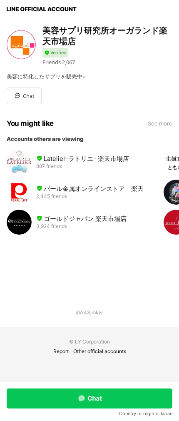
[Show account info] (55, 53)
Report (61, 351)
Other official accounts (99, 351)
